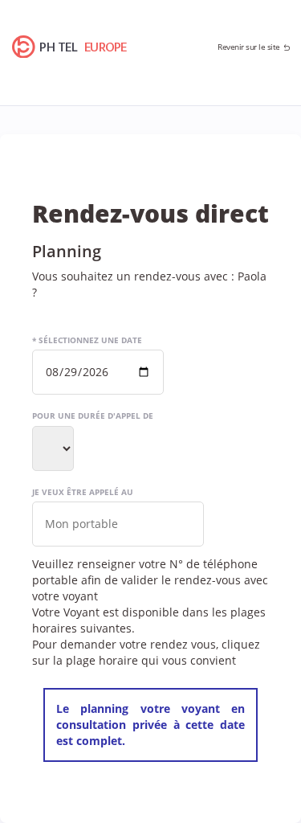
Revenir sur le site (249, 47)
